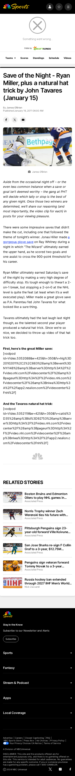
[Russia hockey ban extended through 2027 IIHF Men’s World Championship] (12, 582)
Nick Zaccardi (32, 586)
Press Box (29, 740)
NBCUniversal (23, 749)
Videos (67, 58)
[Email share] (23, 120)
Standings (38, 58)
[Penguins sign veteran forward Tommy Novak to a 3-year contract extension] (12, 565)
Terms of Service (52, 743)
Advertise (8, 738)
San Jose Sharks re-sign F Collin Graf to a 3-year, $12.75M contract (48, 547)
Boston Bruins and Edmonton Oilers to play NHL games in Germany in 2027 (46, 496)
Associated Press (34, 501)
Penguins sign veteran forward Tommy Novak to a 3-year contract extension (47, 564)
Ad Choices (42, 740)
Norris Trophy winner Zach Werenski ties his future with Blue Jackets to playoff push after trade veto (45, 513)
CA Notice (36, 743)
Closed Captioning (34, 738)
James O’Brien (14, 107)
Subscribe (11, 638)
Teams (9, 58)
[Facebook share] (6, 120)
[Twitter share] (15, 120)
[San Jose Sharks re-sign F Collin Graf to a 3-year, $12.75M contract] (12, 548)
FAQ (48, 738)
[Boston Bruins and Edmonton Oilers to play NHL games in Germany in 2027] (12, 497)
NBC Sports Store (13, 740)
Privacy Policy (57, 740)
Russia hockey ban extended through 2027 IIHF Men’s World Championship (47, 581)
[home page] (16, 7)
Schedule (54, 58)
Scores (24, 58)
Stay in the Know (13, 624)
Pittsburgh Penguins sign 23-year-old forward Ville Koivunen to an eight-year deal (47, 530)
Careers (19, 738)
